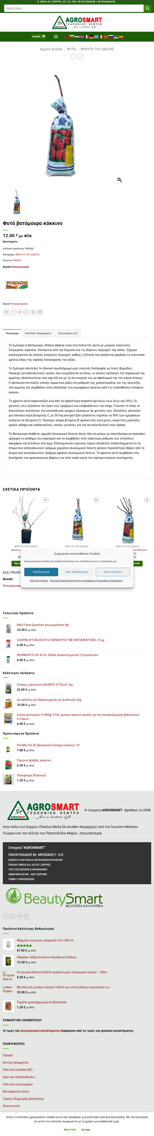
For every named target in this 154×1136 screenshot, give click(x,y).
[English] (81, 36)
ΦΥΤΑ (71, 49)
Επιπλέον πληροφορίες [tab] (38, 333)
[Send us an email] (26, 916)
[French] (86, 36)
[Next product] (73, 57)
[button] (39, 37)
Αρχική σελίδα (51, 49)
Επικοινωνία (11, 1106)
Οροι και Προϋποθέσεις (19, 1077)
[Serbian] (116, 36)
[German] (91, 36)
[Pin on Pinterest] (33, 312)
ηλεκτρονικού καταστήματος (40, 1031)
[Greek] (96, 36)
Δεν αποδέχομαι (77, 572)
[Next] (151, 544)
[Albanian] (67, 36)
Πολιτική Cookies (39, 580)
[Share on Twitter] (20, 312)
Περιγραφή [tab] (12, 333)
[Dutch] (77, 36)
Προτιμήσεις (113, 572)
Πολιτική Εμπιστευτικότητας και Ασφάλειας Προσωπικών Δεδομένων (86, 580)
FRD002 (17, 260)
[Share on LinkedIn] (40, 312)
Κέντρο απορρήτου (16, 1062)
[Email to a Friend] (26, 312)
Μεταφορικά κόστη (16, 1091)
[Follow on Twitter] (20, 916)
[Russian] (111, 36)
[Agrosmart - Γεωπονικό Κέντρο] (77, 22)
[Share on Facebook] (13, 312)
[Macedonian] (106, 36)
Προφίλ (8, 1055)
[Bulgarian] (72, 36)
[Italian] (101, 36)
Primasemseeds (20, 266)
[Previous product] (81, 57)
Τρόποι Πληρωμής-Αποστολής (23, 1099)
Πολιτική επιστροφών (18, 1084)
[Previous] (3, 544)
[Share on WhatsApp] (6, 312)
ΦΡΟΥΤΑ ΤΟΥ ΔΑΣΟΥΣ (97, 49)
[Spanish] (121, 36)
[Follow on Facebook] (6, 916)
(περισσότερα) (91, 833)
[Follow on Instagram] (13, 916)
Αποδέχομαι (41, 572)
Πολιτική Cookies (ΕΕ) (17, 1070)
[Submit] (147, 8)
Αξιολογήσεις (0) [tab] (68, 333)
